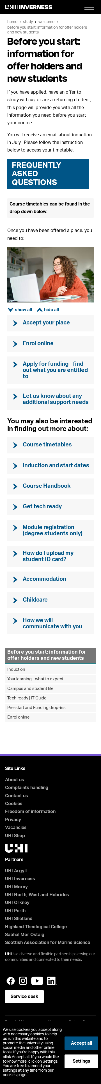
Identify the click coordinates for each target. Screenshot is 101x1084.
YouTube (37, 981)
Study (28, 22)
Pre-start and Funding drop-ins (36, 708)
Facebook (10, 981)
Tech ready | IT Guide (27, 698)
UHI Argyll (16, 871)
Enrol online (18, 717)
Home (12, 22)
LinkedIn (52, 981)
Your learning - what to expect (35, 679)
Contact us (16, 796)
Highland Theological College (36, 927)
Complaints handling (26, 787)
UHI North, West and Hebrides (37, 895)
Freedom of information (30, 811)
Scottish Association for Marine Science (47, 942)
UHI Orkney (17, 902)
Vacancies (16, 827)
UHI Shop (15, 836)
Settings (81, 1061)
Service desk (24, 996)
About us (14, 780)
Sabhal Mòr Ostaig (24, 934)
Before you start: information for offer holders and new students (46, 655)
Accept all (81, 1043)
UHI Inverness (20, 879)
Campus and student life (30, 688)
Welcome (46, 22)
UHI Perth (15, 911)
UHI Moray (16, 887)
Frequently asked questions (36, 174)
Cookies (13, 803)
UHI (8, 954)
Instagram (23, 981)
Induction (16, 669)
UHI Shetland (19, 918)
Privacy (13, 819)
